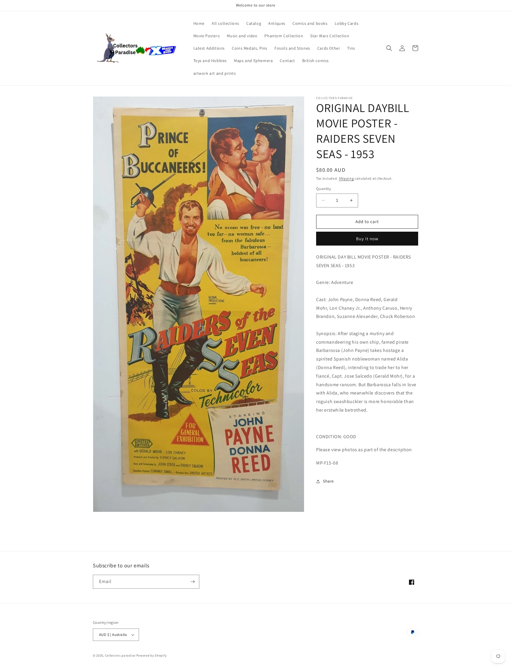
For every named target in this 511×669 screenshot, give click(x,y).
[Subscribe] (192, 582)
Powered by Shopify (151, 655)
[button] (389, 48)
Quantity (323, 188)
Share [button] (328, 481)
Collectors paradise (120, 655)
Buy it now (367, 238)
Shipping (346, 178)
